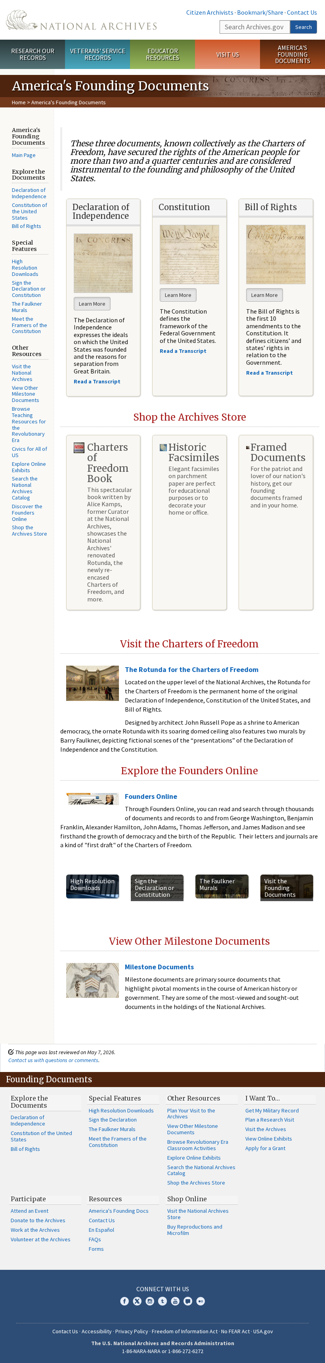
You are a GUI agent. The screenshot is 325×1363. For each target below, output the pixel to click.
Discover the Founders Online (27, 513)
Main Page (24, 155)
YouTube (175, 1301)
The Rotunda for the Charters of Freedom (191, 669)
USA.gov (263, 1331)
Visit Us (227, 54)
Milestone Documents (159, 966)
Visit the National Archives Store (198, 1214)
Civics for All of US (29, 452)
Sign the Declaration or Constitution (29, 289)
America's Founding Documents (292, 54)
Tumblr (162, 1301)
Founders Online (151, 796)
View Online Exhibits (268, 1138)
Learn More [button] (92, 303)
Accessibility (97, 1331)
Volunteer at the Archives (41, 1239)
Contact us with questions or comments (53, 1060)
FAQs (95, 1239)
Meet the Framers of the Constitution (29, 325)
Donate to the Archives (38, 1220)
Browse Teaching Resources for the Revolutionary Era (29, 424)
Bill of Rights (26, 226)
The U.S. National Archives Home (81, 20)
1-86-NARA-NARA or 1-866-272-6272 (162, 1351)
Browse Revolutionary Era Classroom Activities (197, 1145)
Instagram (150, 1301)
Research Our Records (32, 54)
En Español (101, 1229)
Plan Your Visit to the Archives (191, 1113)
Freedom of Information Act (185, 1331)
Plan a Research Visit (269, 1119)
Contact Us (302, 12)
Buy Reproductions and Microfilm (194, 1230)
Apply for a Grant (265, 1148)
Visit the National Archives (22, 373)
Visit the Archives (265, 1129)
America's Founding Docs (119, 1210)
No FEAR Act (235, 1331)
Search (303, 27)
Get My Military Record (272, 1110)
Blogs (188, 1301)
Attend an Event (29, 1210)
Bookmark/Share (260, 12)
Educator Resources (162, 54)
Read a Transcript (270, 372)
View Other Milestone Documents (25, 394)
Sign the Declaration (113, 1119)
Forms (96, 1248)
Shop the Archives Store (29, 530)
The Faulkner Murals (27, 307)
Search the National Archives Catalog (25, 488)
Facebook (124, 1301)
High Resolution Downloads (25, 268)
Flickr (200, 1301)
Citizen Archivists (209, 12)
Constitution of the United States (29, 211)
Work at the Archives (35, 1229)
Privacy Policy (131, 1331)
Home (19, 102)
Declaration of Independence (29, 193)
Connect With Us (162, 1289)
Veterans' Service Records (97, 54)
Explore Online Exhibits (29, 467)
